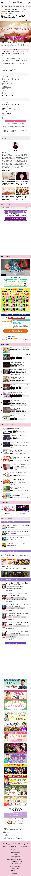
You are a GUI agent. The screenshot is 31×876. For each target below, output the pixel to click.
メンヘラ (21, 438)
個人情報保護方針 (13, 130)
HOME (2, 6)
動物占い (27, 349)
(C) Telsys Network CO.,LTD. (15, 873)
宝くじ (28, 460)
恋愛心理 (17, 431)
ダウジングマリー (10, 597)
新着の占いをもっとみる (15, 643)
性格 (19, 475)
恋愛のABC (23, 482)
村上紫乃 (22, 374)
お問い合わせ (25, 846)
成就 (23, 467)
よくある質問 (19, 846)
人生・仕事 (22, 6)
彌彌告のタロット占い (15, 870)
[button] (15, 267)
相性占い (12, 395)
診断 (11, 431)
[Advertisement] (15, 237)
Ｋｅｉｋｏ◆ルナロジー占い (15, 861)
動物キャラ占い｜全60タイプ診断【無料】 (20, 347)
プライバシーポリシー (15, 844)
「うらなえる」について (7, 843)
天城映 (8, 586)
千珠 (14, 389)
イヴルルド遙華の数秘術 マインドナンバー (15, 859)
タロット (12, 359)
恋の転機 (21, 599)
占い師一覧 (23, 844)
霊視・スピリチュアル (14, 586)
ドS (23, 431)
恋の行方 (25, 599)
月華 (8, 608)
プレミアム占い (5, 13)
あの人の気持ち (4, 11)
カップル (15, 482)
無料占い (10, 6)
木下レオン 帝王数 (15, 850)
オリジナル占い (18, 597)
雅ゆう (11, 13)
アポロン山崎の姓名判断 (15, 866)
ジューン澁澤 (9, 617)
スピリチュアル (16, 460)
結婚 (14, 6)
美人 (17, 475)
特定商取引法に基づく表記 (23, 843)
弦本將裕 (23, 349)
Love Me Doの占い (15, 854)
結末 (20, 588)
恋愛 (13, 11)
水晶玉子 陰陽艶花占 (15, 856)
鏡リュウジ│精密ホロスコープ (15, 857)
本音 (22, 11)
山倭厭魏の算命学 (15, 868)
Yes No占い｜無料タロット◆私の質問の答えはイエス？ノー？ (15, 271)
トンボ (28, 497)
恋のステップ (13, 484)
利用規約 (23, 130)
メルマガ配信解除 (11, 846)
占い (9, 11)
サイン (21, 460)
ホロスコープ (24, 445)
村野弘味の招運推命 (15, 852)
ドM (25, 431)
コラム (6, 6)
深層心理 (17, 438)
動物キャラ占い (22, 453)
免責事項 (8, 844)
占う (15, 121)
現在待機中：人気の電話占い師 (16, 318)
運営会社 (5, 846)
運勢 (24, 617)
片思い (17, 6)
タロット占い (13, 372)
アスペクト (12, 447)
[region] (15, 268)
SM (20, 431)
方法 (14, 467)
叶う (25, 467)
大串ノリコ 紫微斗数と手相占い (16, 863)
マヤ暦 (23, 365)
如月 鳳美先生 (15, 320)
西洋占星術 (15, 445)
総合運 (18, 617)
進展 (11, 389)
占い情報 (20, 445)
